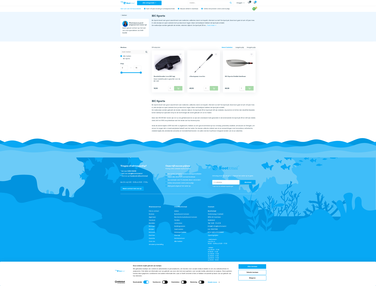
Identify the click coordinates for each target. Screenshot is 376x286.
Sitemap (177, 235)
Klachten (152, 235)
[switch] (165, 282)
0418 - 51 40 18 (216, 223)
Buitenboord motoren (181, 214)
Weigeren (252, 278)
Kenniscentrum (179, 238)
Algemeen (152, 217)
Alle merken (127, 56)
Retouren (152, 232)
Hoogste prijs (251, 47)
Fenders (177, 220)
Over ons (152, 241)
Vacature (152, 220)
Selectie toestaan (252, 272)
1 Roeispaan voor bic (197, 76)
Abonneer (248, 182)
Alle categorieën (149, 3)
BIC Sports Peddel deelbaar (235, 76)
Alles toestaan (252, 266)
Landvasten (178, 223)
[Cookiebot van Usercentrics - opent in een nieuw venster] (120, 282)
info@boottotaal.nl (135, 174)
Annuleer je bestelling (156, 244)
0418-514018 (131, 171)
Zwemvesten (178, 229)
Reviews (151, 214)
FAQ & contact (154, 211)
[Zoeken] (230, 3)
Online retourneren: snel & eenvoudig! (216, 9)
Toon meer (211, 25)
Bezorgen (152, 226)
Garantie (152, 238)
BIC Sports (126, 59)
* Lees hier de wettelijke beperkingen (222, 186)
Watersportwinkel (180, 232)
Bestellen (152, 223)
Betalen (151, 229)
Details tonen (212, 282)
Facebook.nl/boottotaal (139, 176)
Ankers (176, 211)
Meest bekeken (227, 47)
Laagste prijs (239, 47)
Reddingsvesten (179, 226)
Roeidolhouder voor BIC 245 (164, 76)
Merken (124, 15)
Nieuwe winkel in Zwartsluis (189, 9)
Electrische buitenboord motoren (185, 217)
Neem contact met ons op (132, 189)
